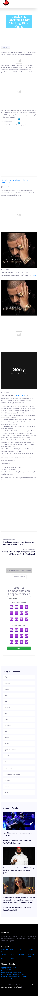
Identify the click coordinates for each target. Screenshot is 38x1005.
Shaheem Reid (20, 396)
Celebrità (30, 950)
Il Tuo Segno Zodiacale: (19, 602)
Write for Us (17, 987)
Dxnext (12, 959)
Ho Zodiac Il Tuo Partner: (19, 625)
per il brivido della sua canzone (10, 970)
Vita (2, 959)
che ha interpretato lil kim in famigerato (15, 181)
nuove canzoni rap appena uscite (11, 972)
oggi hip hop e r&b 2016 (8, 967)
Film (20, 950)
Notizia (5, 47)
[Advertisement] (19, 149)
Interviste (22, 954)
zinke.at (28, 985)
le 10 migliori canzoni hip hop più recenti (13, 974)
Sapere (19, 648)
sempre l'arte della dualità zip (10, 979)
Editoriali (3, 954)
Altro (11, 950)
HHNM (34, 275)
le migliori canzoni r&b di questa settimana (14, 976)
